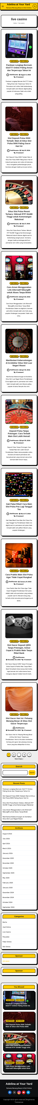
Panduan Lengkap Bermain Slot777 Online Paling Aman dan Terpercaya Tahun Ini (19, 68)
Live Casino (7, 932)
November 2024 (8, 897)
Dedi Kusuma (14, 74)
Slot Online (24, 61)
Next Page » (19, 759)
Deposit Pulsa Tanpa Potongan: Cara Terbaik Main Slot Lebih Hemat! (19, 433)
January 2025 (8, 888)
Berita (5, 922)
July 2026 (6, 839)
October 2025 (7, 868)
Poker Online (7, 942)
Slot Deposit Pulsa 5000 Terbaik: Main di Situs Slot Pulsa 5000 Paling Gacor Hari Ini (18, 1026)
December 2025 (8, 858)
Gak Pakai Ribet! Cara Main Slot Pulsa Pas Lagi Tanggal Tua (19, 506)
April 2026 (6, 843)
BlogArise (29, 1099)
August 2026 (7, 834)
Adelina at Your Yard (18, 4)
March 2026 (7, 848)
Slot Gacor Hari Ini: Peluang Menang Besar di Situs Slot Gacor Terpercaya (19, 721)
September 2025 (8, 873)
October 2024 (7, 902)
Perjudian (6, 937)
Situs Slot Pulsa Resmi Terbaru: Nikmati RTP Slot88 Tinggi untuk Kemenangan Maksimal (18, 1047)
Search (19, 766)
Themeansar (19, 1102)
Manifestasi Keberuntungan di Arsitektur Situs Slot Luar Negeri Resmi (19, 363)
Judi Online (14, 61)
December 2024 (8, 892)
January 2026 (8, 853)
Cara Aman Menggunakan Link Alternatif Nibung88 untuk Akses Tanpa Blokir (19, 290)
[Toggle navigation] (2, 6)
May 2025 (6, 878)
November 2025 (8, 863)
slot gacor (6, 961)
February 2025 (8, 883)
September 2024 (8, 907)
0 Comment (20, 77)
